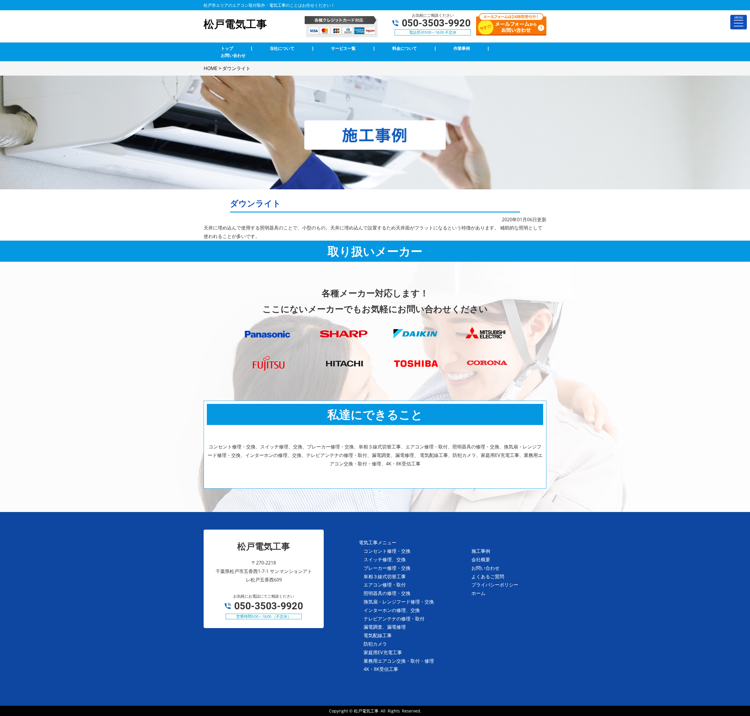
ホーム (478, 593)
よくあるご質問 (487, 576)
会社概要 (480, 559)
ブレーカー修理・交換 (387, 568)
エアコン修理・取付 (385, 584)
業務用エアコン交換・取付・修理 (399, 661)
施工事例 (480, 551)
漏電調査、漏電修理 (385, 627)
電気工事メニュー (377, 542)
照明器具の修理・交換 (387, 593)
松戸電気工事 (366, 711)
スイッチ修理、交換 (385, 559)
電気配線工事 (378, 635)
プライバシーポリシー (494, 584)
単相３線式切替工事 (385, 576)
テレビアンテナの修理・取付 (394, 618)
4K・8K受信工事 (381, 669)
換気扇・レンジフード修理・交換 (399, 601)
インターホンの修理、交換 (392, 610)
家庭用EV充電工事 (383, 652)
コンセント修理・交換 (387, 551)
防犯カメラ (375, 644)
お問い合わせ (485, 568)
